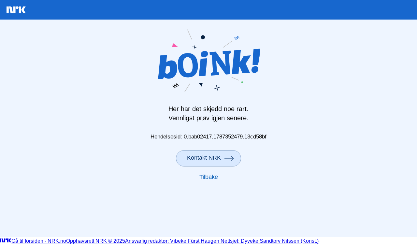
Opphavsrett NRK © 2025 (95, 241)
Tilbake (208, 177)
